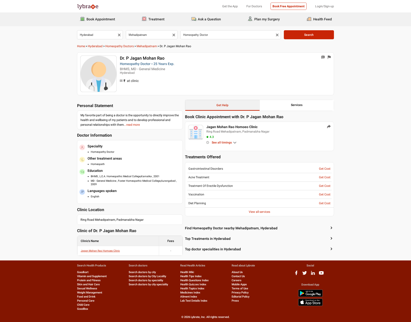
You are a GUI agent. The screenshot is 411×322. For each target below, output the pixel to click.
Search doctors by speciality (146, 280)
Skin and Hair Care (88, 284)
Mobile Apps (239, 284)
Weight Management (89, 292)
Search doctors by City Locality (147, 276)
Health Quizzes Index (193, 284)
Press (235, 300)
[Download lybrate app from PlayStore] (310, 296)
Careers (236, 280)
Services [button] (296, 105)
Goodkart (82, 272)
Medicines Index (190, 292)
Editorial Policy (240, 296)
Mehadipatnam (147, 46)
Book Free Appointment (289, 6)
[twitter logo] (304, 274)
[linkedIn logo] (313, 274)
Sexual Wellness (87, 288)
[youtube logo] (321, 274)
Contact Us (238, 276)
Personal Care (85, 300)
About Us (237, 272)
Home (81, 46)
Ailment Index (188, 296)
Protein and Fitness (89, 280)
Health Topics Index (192, 288)
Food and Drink (86, 296)
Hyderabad (95, 46)
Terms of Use (240, 288)
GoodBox (82, 308)
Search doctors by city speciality (148, 284)
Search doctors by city (142, 272)
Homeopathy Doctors (119, 46)
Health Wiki (187, 272)
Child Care (83, 304)
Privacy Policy (240, 292)
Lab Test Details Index (193, 300)
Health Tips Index (191, 276)
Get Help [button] (222, 105)
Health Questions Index (194, 280)
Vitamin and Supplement (92, 276)
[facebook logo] (296, 274)
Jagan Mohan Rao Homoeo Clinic (100, 250)
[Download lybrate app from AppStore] (310, 305)
